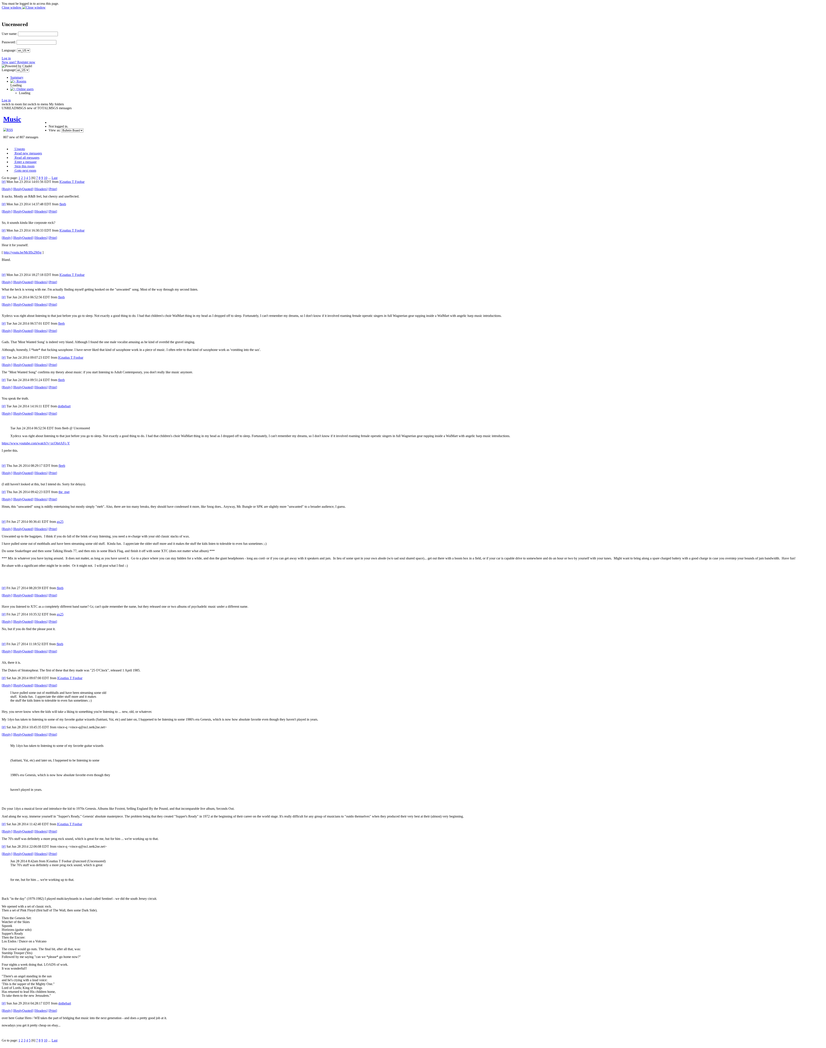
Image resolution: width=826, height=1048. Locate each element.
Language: (9, 50)
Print (52, 189)
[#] (4, 182)
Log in (6, 58)
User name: (9, 34)
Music (12, 119)
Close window (12, 7)
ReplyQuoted (23, 189)
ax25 (60, 521)
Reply (7, 189)
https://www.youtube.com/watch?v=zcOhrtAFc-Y (36, 443)
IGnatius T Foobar (72, 182)
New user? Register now (18, 62)
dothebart (64, 406)
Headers (41, 189)
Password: (9, 42)
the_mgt (64, 492)
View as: (54, 130)
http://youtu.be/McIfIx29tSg (23, 252)
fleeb (62, 204)
